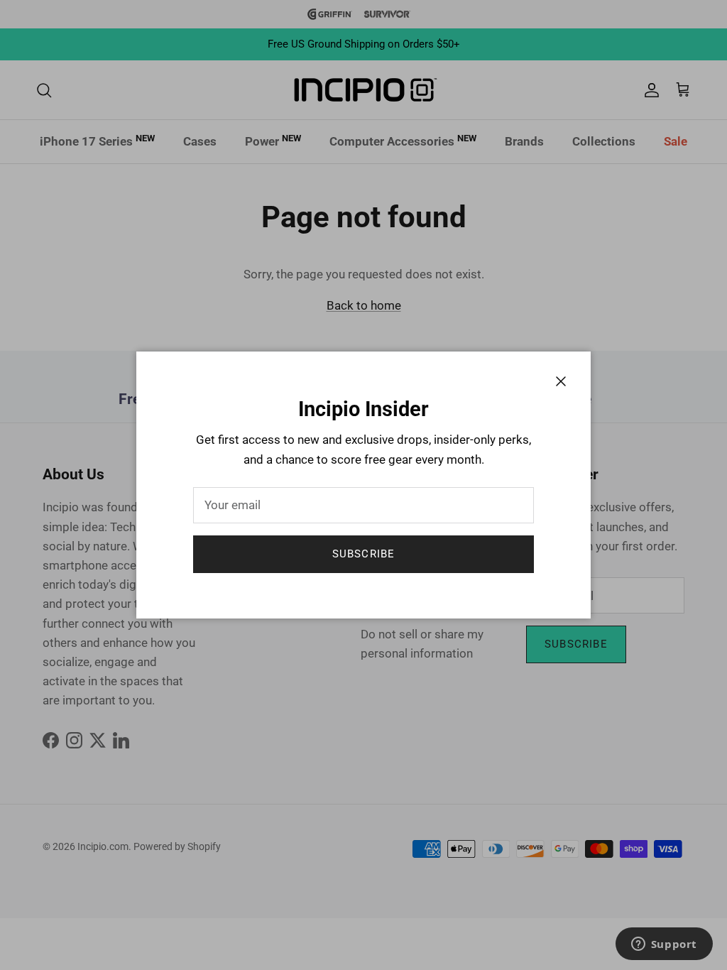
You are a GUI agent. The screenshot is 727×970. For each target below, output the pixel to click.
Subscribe (363, 553)
